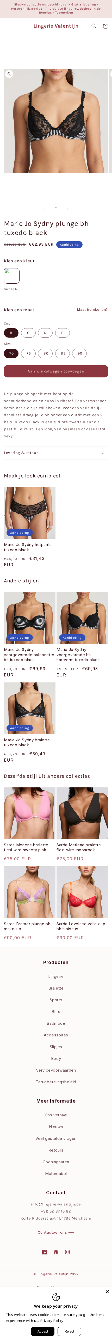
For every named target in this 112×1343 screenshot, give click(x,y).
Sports (56, 999)
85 (63, 353)
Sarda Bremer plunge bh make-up (27, 926)
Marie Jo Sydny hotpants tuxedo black (28, 547)
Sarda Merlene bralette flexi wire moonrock (79, 847)
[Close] (107, 1291)
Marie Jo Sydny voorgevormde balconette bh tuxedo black (29, 654)
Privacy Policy (52, 1320)
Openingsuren (56, 1161)
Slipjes (56, 1046)
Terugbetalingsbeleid (56, 1081)
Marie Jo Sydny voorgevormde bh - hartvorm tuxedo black (78, 654)
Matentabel (56, 1173)
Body (56, 1058)
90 (80, 353)
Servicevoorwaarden (56, 1070)
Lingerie (56, 976)
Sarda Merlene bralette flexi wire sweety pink (26, 847)
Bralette (56, 988)
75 (29, 353)
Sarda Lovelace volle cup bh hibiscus (81, 926)
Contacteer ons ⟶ (56, 1232)
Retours (56, 1150)
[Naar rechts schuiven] (67, 208)
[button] (6, 26)
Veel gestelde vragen (56, 1138)
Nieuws (56, 1126)
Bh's (56, 1011)
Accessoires (56, 1035)
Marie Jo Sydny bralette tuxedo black (27, 742)
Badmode (56, 1023)
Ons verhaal (56, 1114)
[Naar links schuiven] (44, 208)
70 (11, 353)
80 (45, 353)
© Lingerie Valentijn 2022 (56, 1274)
